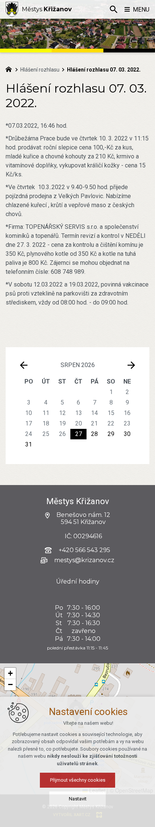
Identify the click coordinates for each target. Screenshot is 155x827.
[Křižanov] (12, 9)
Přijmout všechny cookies (77, 780)
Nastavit (78, 799)
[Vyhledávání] (113, 9)
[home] (10, 69)
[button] (10, 673)
